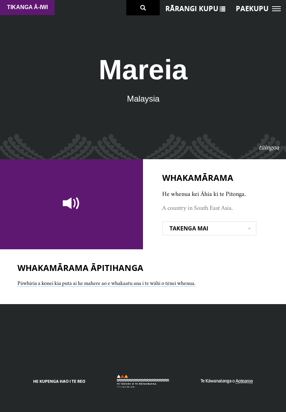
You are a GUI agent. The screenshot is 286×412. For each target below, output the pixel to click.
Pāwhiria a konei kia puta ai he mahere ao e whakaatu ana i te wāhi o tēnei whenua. (106, 283)
